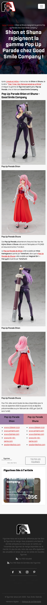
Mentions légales (12, 601)
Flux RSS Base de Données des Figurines (25, 563)
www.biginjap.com (11, 434)
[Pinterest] (34, 572)
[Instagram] (27, 572)
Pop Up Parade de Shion (13, 251)
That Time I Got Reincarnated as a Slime (24, 84)
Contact (29, 583)
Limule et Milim (12, 81)
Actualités (18, 583)
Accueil (12, 580)
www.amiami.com (11, 430)
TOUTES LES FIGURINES (35, 460)
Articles (11, 25)
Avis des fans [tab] (12, 463)
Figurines (23, 580)
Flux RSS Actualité (25, 559)
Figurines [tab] (7, 458)
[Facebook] (12, 572)
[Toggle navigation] (41, 6)
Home (4, 25)
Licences (34, 580)
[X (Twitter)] (20, 572)
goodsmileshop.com (12, 444)
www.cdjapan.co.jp (12, 427)
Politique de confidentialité (31, 601)
